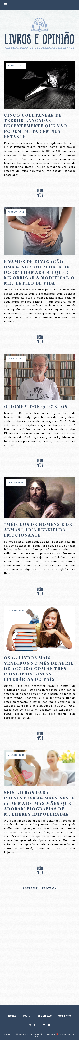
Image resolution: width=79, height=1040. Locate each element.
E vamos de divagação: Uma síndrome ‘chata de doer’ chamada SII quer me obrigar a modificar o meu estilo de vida (39, 272)
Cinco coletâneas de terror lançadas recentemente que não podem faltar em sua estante (35, 125)
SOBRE (26, 1016)
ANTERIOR (30, 888)
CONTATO (64, 1016)
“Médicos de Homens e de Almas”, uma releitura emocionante (38, 530)
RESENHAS (44, 1016)
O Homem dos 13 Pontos (36, 406)
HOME (12, 1016)
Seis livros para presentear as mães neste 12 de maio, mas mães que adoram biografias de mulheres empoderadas (39, 803)
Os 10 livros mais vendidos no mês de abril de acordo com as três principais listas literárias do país (39, 668)
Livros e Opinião (34, 1034)
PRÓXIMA (49, 888)
